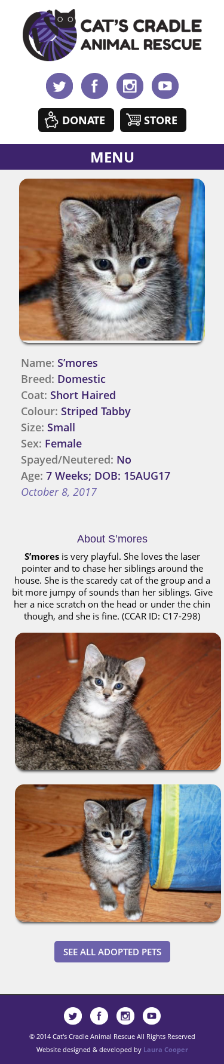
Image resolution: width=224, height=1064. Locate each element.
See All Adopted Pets (112, 952)
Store (160, 120)
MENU (112, 157)
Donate (83, 120)
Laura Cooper (165, 1049)
